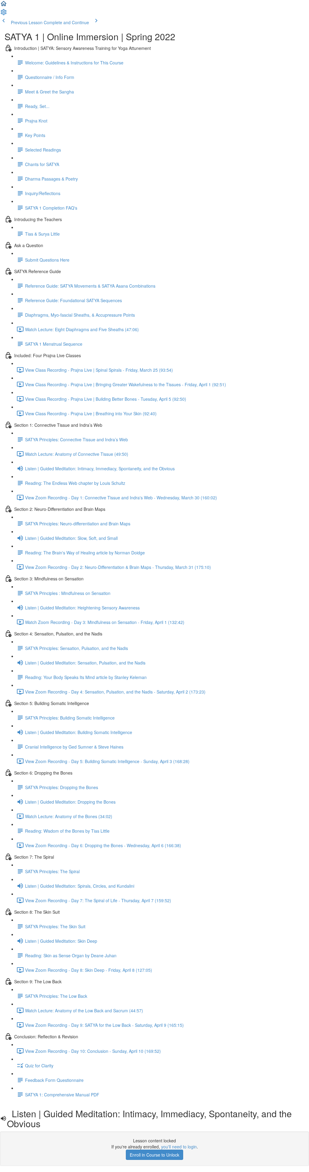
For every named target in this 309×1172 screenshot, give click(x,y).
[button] (3, 5)
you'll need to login (179, 1147)
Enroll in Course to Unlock (154, 1155)
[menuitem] (3, 14)
